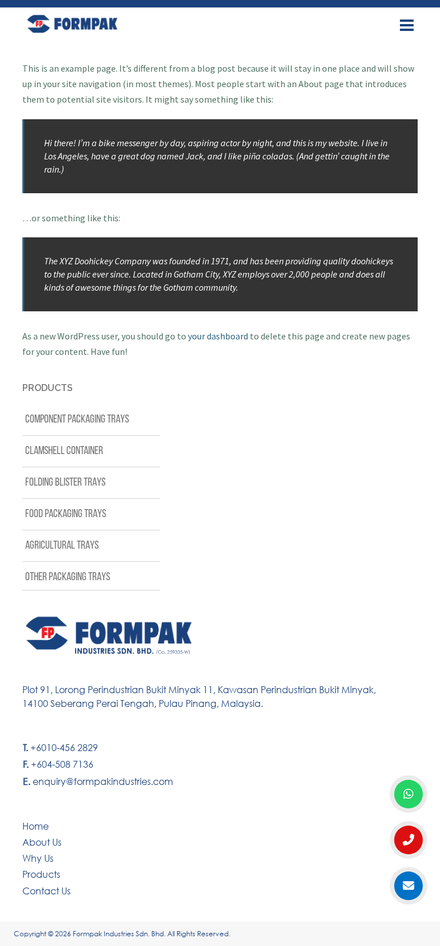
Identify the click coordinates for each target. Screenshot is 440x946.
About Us (41, 842)
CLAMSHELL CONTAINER (64, 451)
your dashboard (218, 336)
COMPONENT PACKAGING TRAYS (77, 419)
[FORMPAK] (107, 24)
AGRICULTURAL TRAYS (62, 546)
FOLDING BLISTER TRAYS (65, 482)
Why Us (37, 858)
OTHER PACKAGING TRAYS (67, 577)
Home (35, 826)
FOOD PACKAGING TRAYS (65, 514)
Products (41, 874)
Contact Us (46, 891)
